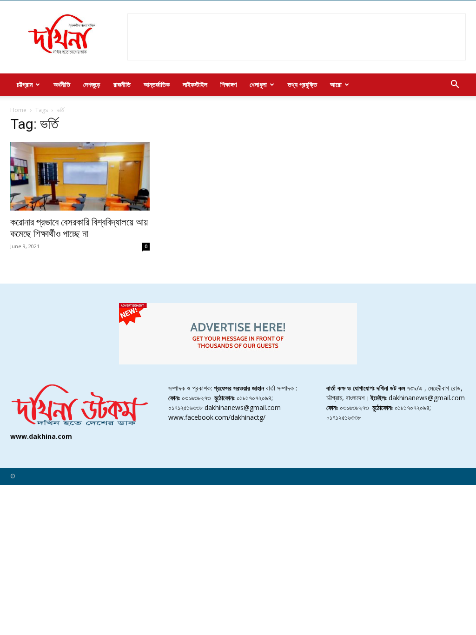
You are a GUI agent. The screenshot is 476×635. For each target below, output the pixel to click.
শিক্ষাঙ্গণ (228, 84)
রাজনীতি (122, 84)
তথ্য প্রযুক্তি (302, 84)
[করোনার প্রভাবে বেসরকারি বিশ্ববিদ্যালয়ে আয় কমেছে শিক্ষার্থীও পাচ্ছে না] (80, 176)
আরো (336, 84)
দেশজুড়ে (91, 84)
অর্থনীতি (61, 84)
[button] (454, 85)
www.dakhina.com (41, 436)
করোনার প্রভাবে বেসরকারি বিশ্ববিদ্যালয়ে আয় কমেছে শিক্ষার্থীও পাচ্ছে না (79, 228)
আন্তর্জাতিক (157, 84)
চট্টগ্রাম (25, 84)
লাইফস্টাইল (195, 84)
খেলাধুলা (258, 84)
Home (18, 110)
